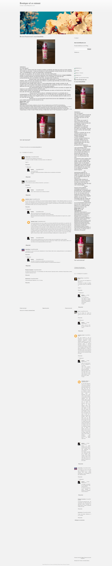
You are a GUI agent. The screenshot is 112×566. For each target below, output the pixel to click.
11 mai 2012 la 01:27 (40, 169)
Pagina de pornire (45, 308)
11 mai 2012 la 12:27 (41, 221)
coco (26, 181)
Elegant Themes (60, 564)
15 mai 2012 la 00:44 (37, 269)
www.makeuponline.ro (37, 147)
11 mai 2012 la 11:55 (40, 211)
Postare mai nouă (23, 308)
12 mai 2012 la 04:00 (34, 249)
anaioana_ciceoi (28, 199)
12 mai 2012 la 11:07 (40, 259)
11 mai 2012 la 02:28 (40, 189)
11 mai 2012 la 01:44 (31, 181)
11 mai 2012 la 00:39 (35, 156)
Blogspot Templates (66, 564)
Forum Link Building (54, 564)
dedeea (32, 169)
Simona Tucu (28, 156)
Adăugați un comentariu (79, 520)
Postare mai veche (68, 308)
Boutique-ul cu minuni (30, 3)
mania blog (27, 249)
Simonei (61, 98)
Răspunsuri (29, 187)
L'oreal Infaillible (66, 75)
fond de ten (27, 278)
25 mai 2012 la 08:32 (34, 278)
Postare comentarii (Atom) (30, 310)
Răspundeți (27, 164)
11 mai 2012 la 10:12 (36, 199)
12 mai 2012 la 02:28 (40, 237)
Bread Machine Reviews (46, 564)
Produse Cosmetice (29, 269)
